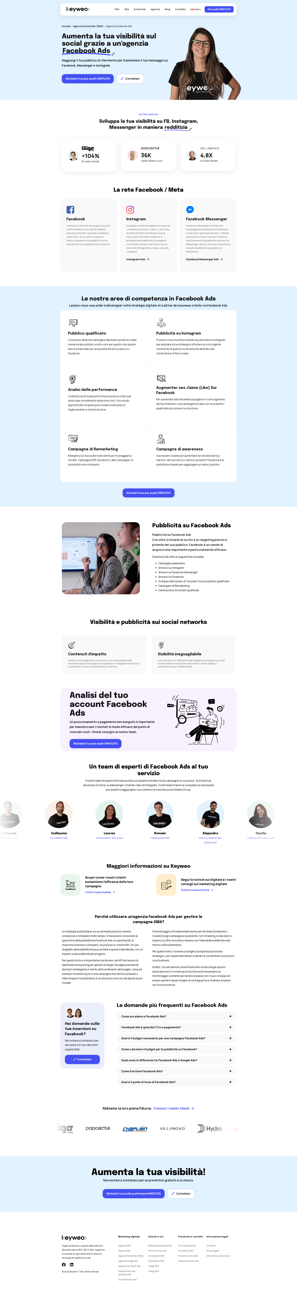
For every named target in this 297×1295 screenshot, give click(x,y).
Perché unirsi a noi (157, 1250)
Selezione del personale (160, 1245)
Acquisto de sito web (188, 1260)
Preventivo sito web (188, 1255)
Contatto (180, 9)
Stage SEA (153, 1271)
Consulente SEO (156, 1255)
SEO (117, 9)
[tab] (176, 1016)
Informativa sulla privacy (218, 1255)
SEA (126, 9)
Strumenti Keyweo (127, 1279)
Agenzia (155, 9)
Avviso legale (213, 1250)
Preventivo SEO (186, 1250)
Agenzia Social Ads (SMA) (88, 26)
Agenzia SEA (124, 1250)
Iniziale (66, 26)
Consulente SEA (156, 1260)
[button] (176, 1016)
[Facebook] (64, 1265)
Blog (167, 9)
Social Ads (140, 9)
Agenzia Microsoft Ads (129, 1266)
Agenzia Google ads (128, 1260)
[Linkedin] (71, 1265)
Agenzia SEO (124, 1245)
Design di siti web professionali (126, 1273)
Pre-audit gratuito (187, 1245)
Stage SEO (153, 1266)
